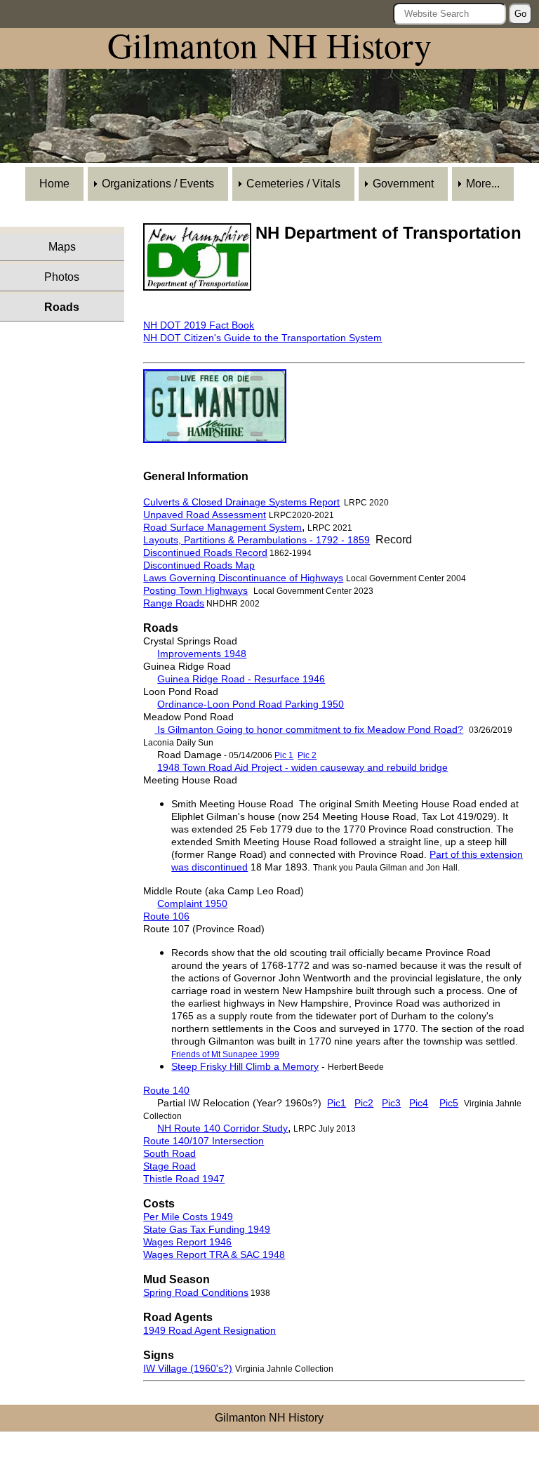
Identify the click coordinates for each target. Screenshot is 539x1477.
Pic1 (336, 1102)
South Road (169, 1153)
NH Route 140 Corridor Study (222, 1128)
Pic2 (363, 1102)
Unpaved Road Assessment (204, 514)
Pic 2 (307, 755)
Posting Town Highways (195, 590)
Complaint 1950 (192, 903)
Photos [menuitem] (61, 277)
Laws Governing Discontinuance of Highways (243, 577)
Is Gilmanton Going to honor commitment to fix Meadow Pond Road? (308, 729)
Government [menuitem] (403, 184)
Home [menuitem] (54, 184)
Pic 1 (283, 755)
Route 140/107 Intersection (203, 1140)
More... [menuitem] (483, 184)
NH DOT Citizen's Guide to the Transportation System (262, 337)
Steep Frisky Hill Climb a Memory (245, 1066)
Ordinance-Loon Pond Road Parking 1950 (250, 704)
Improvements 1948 (201, 653)
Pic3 (391, 1102)
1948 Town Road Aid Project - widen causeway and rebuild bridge (302, 767)
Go (520, 13)
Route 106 (166, 916)
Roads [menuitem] (61, 307)
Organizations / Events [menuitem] (158, 184)
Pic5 (448, 1102)
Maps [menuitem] (62, 247)
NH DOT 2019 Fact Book (198, 325)
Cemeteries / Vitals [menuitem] (293, 184)
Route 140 (166, 1090)
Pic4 (418, 1102)
